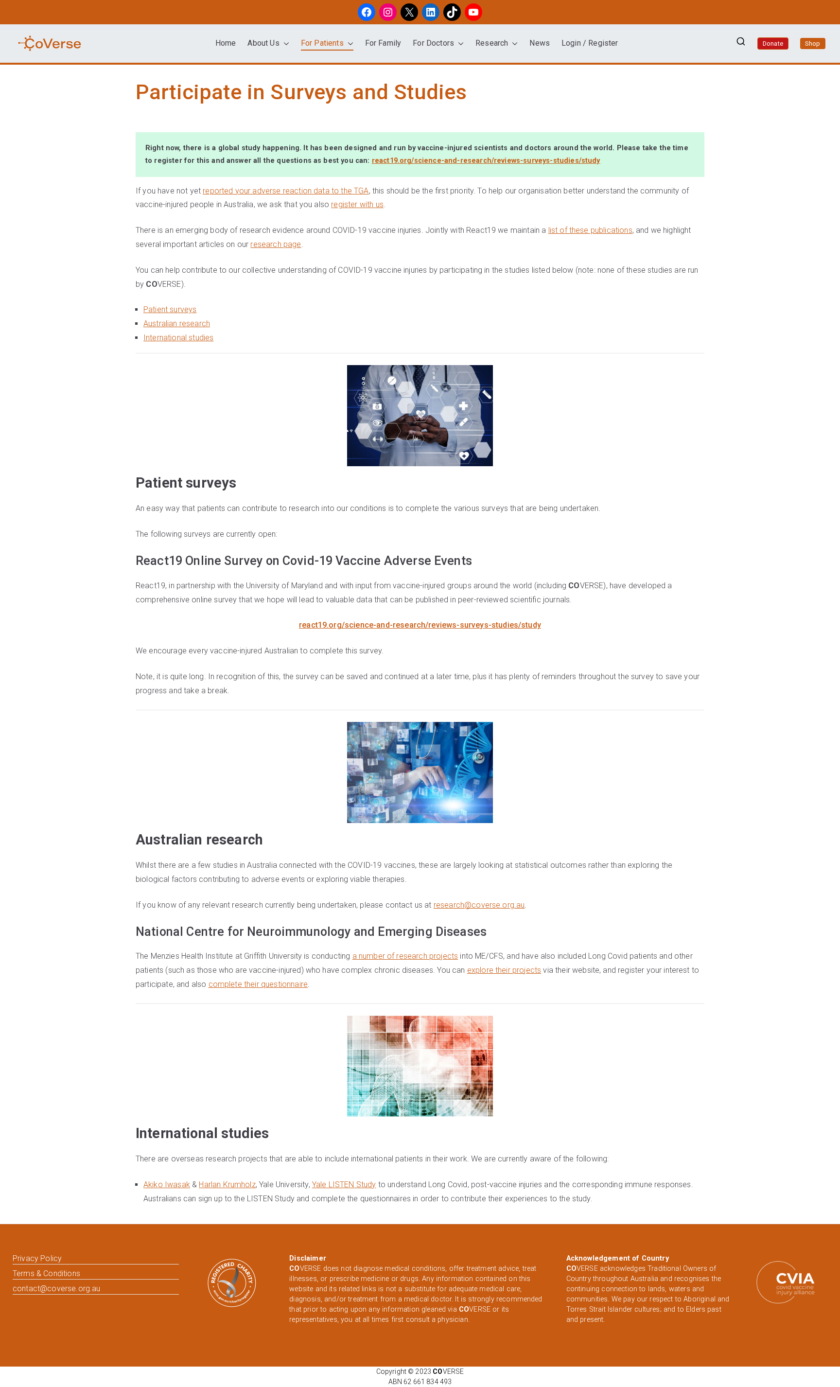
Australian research (176, 323)
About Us (263, 43)
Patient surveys (169, 309)
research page (275, 244)
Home (225, 43)
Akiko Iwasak (166, 1184)
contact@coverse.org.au (57, 1288)
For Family (383, 43)
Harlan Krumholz (227, 1184)
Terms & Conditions (46, 1273)
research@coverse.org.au (479, 905)
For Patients (322, 43)
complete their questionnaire (258, 984)
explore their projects (504, 970)
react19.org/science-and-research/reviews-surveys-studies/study (486, 161)
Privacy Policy (37, 1258)
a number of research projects (405, 956)
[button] (284, 43)
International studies (178, 337)
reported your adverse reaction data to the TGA (285, 190)
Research (491, 43)
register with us (357, 204)
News (539, 43)
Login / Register (589, 43)
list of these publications (590, 230)
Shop (813, 43)
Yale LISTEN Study (344, 1184)
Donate (773, 43)
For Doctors (433, 43)
